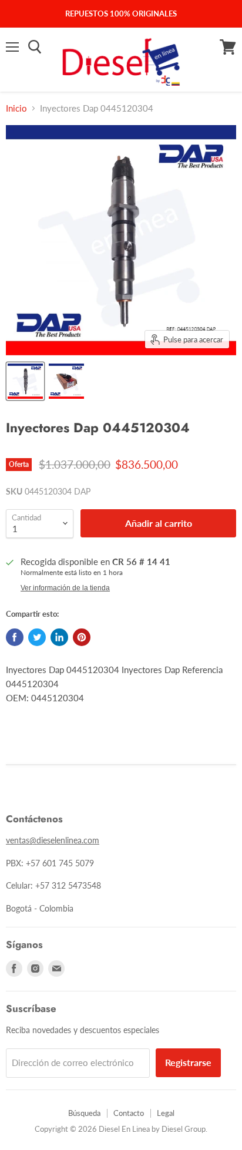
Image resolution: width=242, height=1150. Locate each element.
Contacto (128, 1113)
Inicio (16, 108)
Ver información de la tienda (65, 588)
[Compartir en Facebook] (14, 637)
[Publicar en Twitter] (37, 637)
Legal (165, 1113)
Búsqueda (84, 1113)
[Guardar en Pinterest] (81, 637)
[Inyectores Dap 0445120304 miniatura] (25, 381)
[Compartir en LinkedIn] (59, 637)
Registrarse (188, 1062)
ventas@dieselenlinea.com (52, 840)
